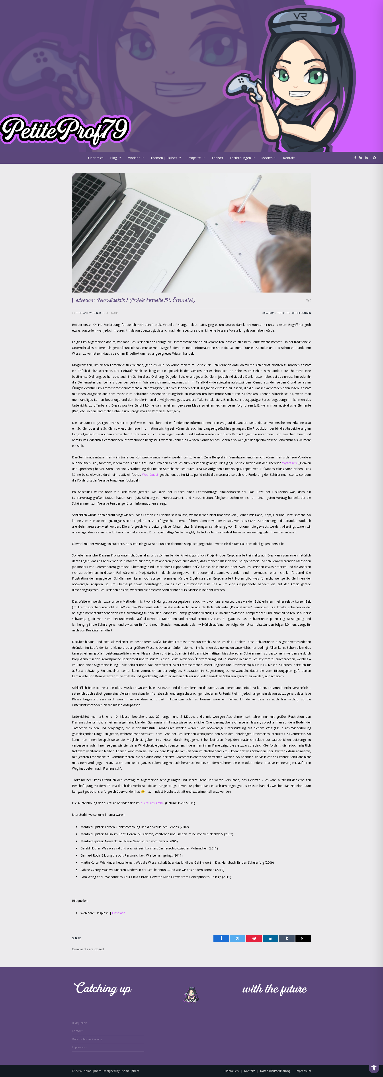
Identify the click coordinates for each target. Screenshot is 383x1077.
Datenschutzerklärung (87, 1039)
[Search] (374, 158)
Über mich (96, 157)
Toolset (217, 157)
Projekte (194, 157)
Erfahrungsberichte (275, 312)
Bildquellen (79, 1023)
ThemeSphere (130, 1071)
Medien (267, 157)
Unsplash (118, 913)
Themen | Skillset (163, 157)
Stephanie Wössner (88, 312)
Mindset (133, 157)
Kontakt (289, 157)
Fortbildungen (240, 157)
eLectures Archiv (153, 803)
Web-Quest (150, 474)
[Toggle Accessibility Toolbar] (374, 1068)
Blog (113, 157)
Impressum (79, 1047)
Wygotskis (289, 463)
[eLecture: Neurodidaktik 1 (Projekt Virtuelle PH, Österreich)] (191, 233)
